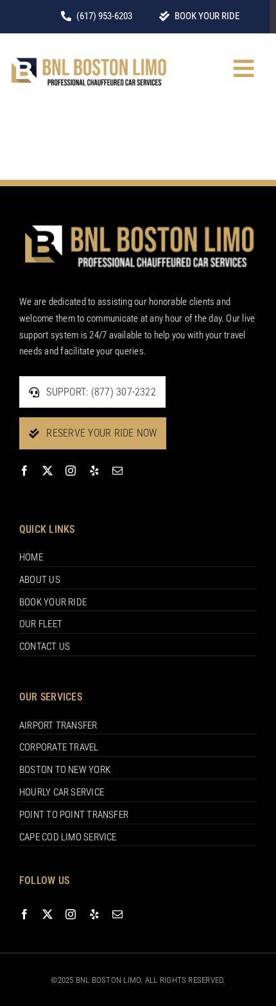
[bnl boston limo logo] (88, 54)
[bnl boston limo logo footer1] (138, 217)
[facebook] (24, 470)
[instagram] (70, 470)
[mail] (117, 470)
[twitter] (47, 470)
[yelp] (94, 470)
